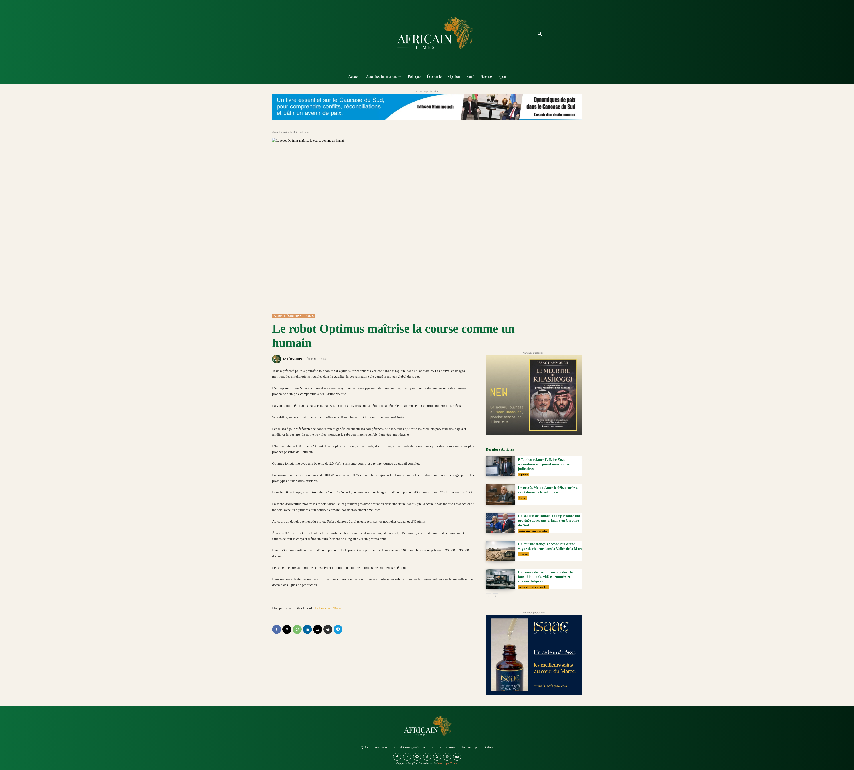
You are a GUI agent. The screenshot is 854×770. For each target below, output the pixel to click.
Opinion (523, 474)
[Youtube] (457, 757)
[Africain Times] (427, 34)
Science (523, 554)
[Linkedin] (307, 629)
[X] (286, 629)
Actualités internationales (296, 132)
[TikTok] (427, 757)
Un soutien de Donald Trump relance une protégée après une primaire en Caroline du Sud (549, 520)
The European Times (327, 608)
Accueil (276, 132)
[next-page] (495, 596)
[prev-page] (488, 596)
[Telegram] (338, 629)
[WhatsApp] (297, 629)
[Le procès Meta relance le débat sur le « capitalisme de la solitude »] (500, 494)
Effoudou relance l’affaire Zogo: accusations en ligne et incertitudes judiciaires (544, 464)
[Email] (317, 629)
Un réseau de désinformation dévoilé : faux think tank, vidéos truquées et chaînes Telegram (546, 576)
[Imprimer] (327, 629)
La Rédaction (292, 359)
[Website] (447, 757)
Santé (522, 497)
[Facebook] (276, 629)
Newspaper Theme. (447, 763)
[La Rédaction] (277, 359)
